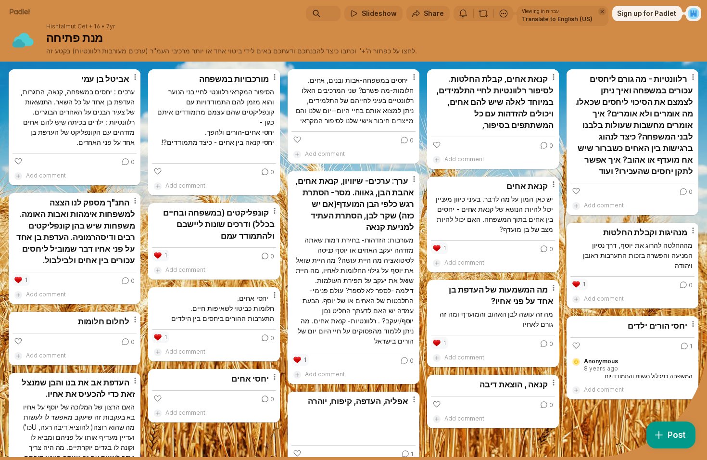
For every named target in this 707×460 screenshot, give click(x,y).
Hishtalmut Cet (67, 26)
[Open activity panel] (463, 13)
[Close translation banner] (602, 11)
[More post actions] (135, 77)
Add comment (46, 175)
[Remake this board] (483, 13)
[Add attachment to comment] (18, 175)
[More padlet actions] (503, 13)
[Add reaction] (18, 161)
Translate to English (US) (557, 19)
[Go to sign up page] (693, 13)
